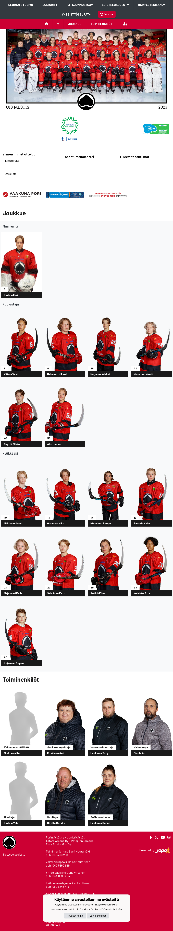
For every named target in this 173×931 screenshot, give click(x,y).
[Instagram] (167, 837)
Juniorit (49, 5)
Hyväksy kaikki (75, 915)
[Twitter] (155, 837)
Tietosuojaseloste (14, 854)
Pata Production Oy (58, 844)
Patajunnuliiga (80, 5)
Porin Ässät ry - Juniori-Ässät (65, 837)
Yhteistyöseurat (76, 14)
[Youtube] (161, 837)
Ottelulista (10, 173)
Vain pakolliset (98, 915)
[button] (13, 69)
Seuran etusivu (20, 5)
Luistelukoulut (115, 5)
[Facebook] (149, 837)
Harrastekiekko (151, 5)
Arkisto (108, 14)
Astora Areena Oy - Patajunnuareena (69, 841)
